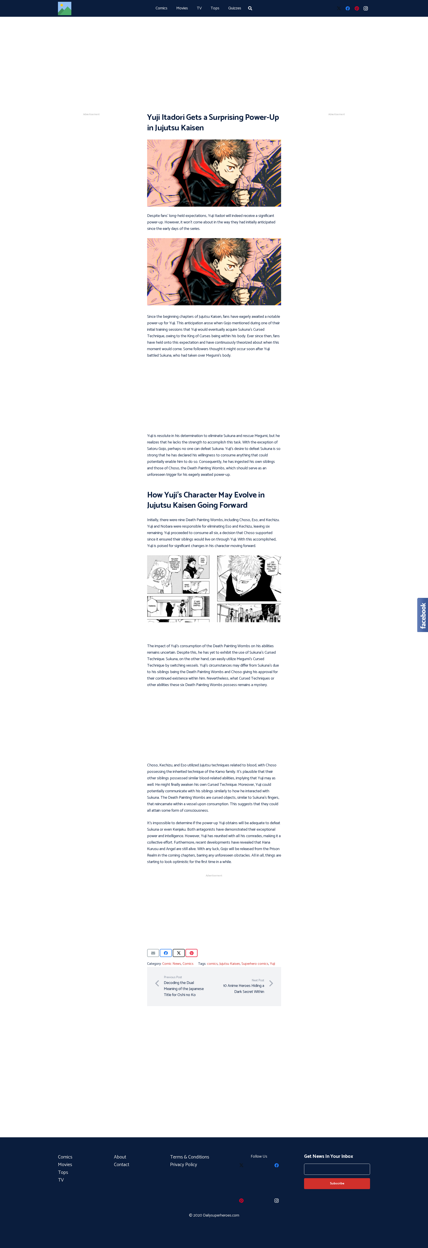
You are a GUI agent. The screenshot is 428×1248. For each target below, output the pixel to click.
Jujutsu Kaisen (229, 964)
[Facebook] (347, 8)
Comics (188, 964)
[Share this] (166, 953)
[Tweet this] (179, 953)
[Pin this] (191, 953)
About (120, 1157)
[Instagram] (365, 8)
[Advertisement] (214, 49)
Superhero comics (254, 964)
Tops (63, 1173)
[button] (250, 8)
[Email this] (153, 953)
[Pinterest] (356, 8)
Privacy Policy (183, 1165)
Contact (121, 1165)
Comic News (171, 964)
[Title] (64, 8)
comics (212, 964)
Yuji (272, 964)
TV (61, 1180)
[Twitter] (338, 8)
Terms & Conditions (190, 1157)
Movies (65, 1165)
